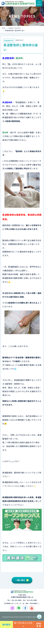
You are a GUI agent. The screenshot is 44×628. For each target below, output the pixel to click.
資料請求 (6, 624)
